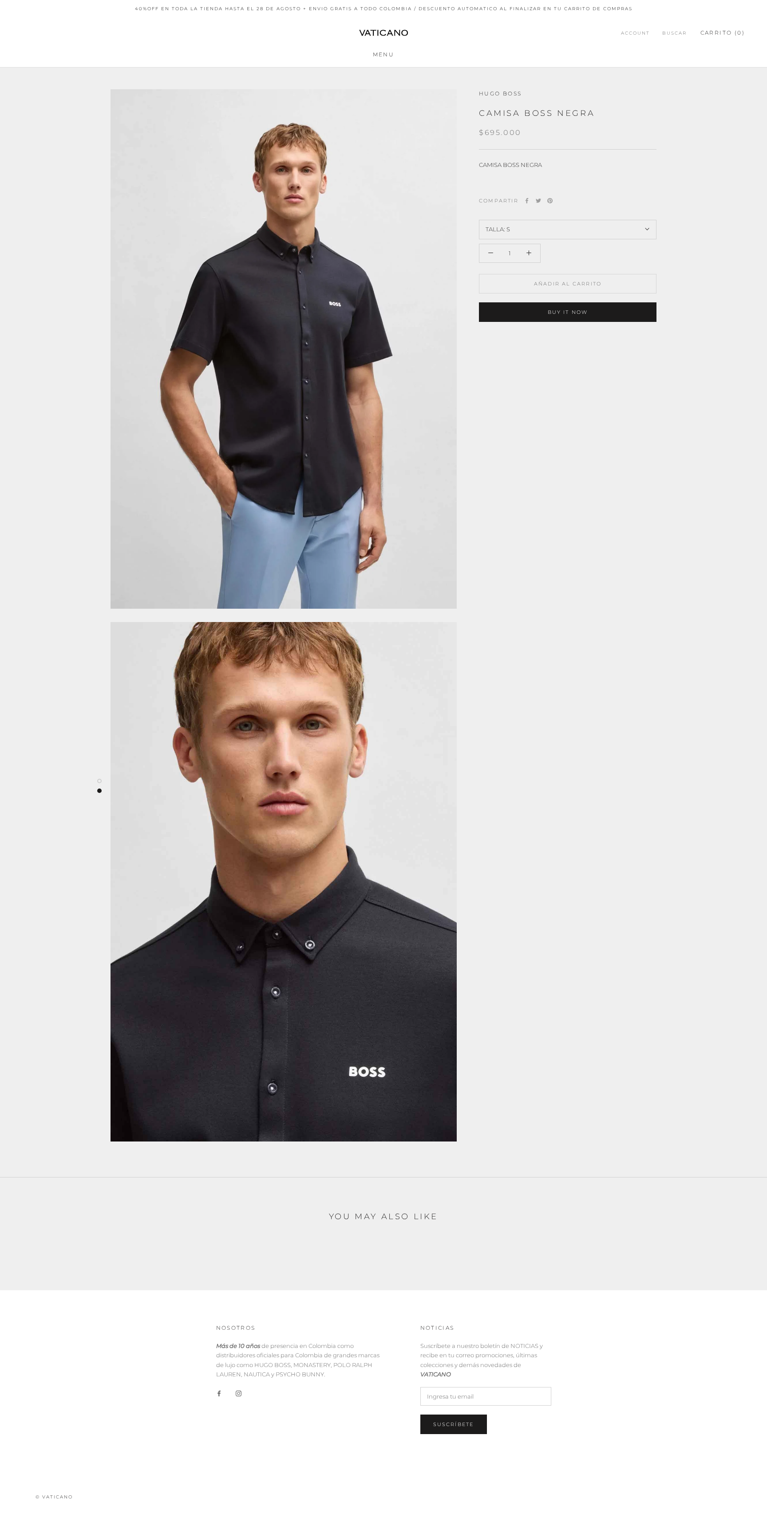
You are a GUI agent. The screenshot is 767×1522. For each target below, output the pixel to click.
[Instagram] (238, 1392)
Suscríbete (453, 1424)
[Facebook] (527, 200)
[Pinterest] (550, 200)
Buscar (674, 33)
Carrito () (722, 32)
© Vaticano (54, 1497)
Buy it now (568, 312)
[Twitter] (538, 200)
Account (635, 33)
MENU (384, 54)
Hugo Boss (500, 93)
